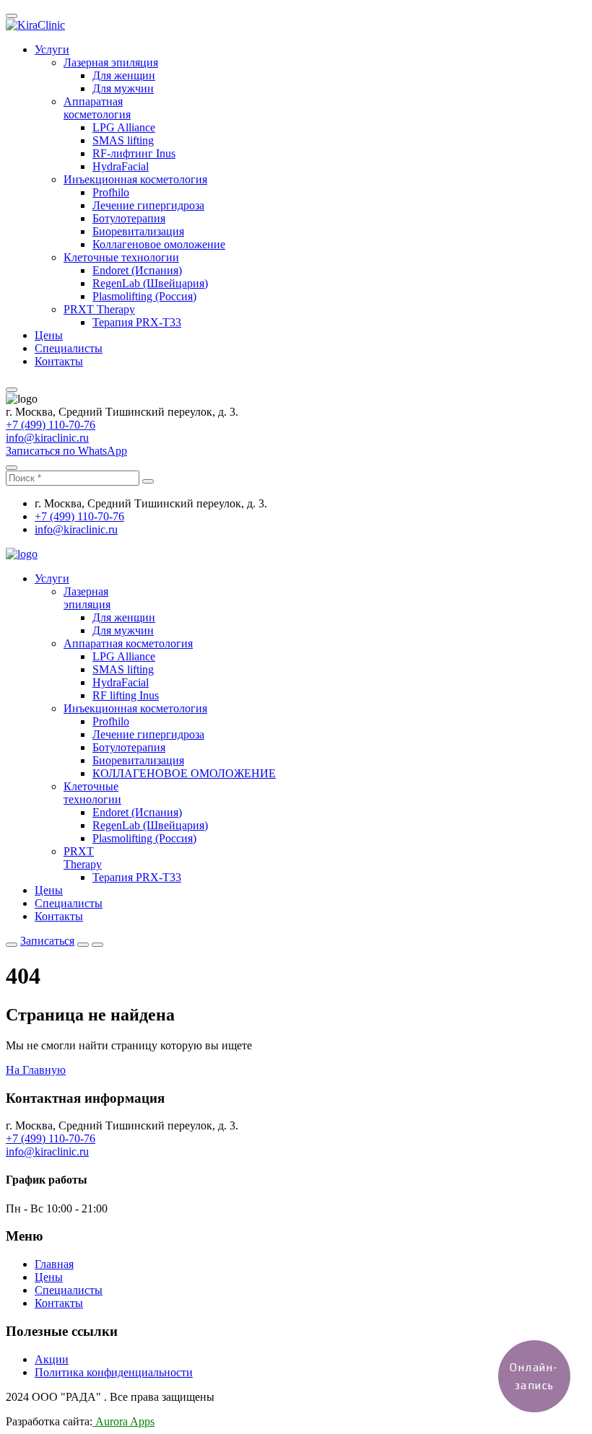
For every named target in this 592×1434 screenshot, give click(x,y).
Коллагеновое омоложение (158, 244)
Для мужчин (123, 88)
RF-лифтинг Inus (133, 153)
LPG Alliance (123, 127)
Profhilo (110, 192)
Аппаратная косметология (97, 108)
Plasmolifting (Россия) (144, 296)
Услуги (52, 49)
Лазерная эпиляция (111, 62)
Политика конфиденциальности (114, 1372)
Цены (49, 335)
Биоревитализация (138, 231)
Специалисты (69, 348)
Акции (52, 1359)
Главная (54, 1264)
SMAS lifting (123, 140)
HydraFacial (120, 166)
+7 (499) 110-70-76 (50, 425)
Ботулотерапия (128, 218)
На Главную (36, 1070)
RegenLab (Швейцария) (150, 283)
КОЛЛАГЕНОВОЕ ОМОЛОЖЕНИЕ (184, 773)
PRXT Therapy (99, 309)
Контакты (59, 361)
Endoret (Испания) (137, 270)
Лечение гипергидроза (148, 205)
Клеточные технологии (121, 257)
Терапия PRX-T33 (136, 322)
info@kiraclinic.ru (47, 438)
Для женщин (123, 75)
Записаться (47, 941)
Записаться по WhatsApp (66, 451)
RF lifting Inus (125, 695)
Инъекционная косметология (135, 179)
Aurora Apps (123, 1421)
